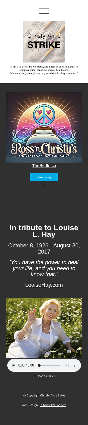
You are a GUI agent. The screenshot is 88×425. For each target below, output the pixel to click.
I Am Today (44, 177)
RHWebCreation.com (53, 405)
